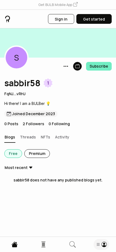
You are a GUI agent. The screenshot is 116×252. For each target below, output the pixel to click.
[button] (58, 5)
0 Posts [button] (11, 123)
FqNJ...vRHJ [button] (15, 93)
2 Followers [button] (33, 123)
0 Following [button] (59, 123)
